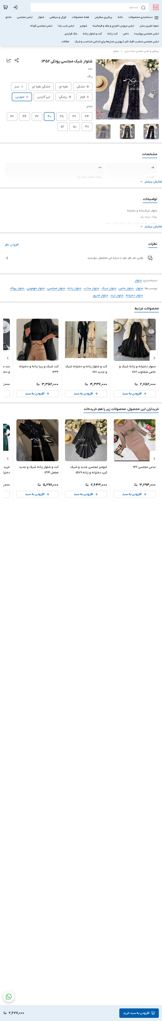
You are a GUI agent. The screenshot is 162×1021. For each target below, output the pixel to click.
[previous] (154, 358)
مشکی (81, 87)
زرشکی (63, 97)
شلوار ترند (116, 295)
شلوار (116, 51)
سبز (16, 87)
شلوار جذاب (91, 288)
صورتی (19, 97)
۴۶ (12, 116)
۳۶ (74, 116)
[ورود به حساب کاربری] (16, 7)
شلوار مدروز (100, 295)
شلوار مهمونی (36, 288)
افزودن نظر (12, 245)
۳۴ (87, 116)
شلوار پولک (17, 288)
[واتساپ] (8, 996)
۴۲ (37, 116)
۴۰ (49, 116)
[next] (7, 358)
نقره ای (63, 87)
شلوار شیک (109, 288)
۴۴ (24, 116)
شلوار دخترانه (134, 295)
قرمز (82, 97)
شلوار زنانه (74, 288)
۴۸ (87, 127)
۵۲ (62, 127)
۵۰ (74, 127)
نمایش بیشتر (153, 182)
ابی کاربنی (43, 97)
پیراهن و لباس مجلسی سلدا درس (141, 51)
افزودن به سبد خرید (136, 1013)
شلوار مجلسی (56, 288)
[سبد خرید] (5, 7)
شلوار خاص (126, 288)
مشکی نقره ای (41, 87)
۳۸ (62, 116)
